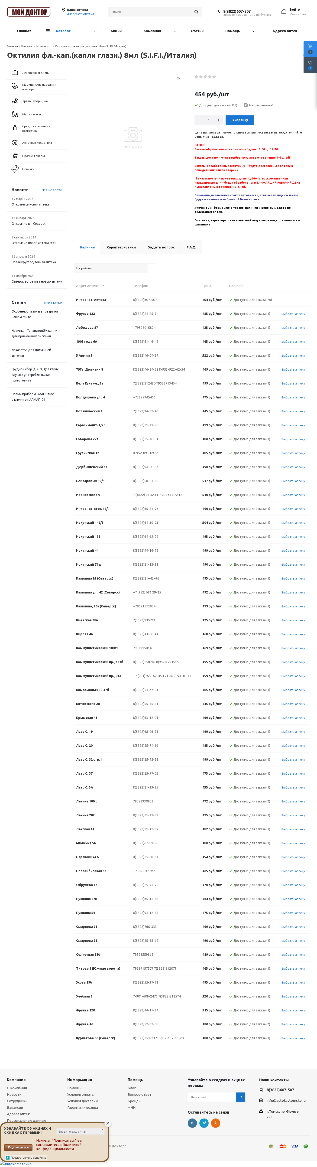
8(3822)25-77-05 (145, 773)
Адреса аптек (18, 1114)
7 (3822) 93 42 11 (145, 495)
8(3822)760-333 (145, 927)
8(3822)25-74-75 (145, 885)
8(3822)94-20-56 (145, 467)
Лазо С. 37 (84, 773)
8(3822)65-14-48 (145, 899)
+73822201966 (144, 871)
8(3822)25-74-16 (145, 745)
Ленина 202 (85, 815)
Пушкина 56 (85, 913)
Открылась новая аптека (30, 204)
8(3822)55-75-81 (145, 704)
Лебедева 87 (87, 327)
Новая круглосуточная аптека (34, 262)
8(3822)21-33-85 (145, 787)
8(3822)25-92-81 (145, 759)
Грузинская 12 (87, 453)
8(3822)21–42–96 (146, 578)
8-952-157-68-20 (171, 1038)
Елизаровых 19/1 (90, 481)
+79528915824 (144, 327)
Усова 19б (84, 982)
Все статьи (53, 303)
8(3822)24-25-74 (145, 314)
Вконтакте (192, 1123)
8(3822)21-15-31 (145, 564)
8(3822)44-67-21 (145, 690)
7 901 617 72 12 (170, 495)
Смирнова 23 (86, 940)
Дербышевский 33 (91, 467)
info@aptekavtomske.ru (286, 1101)
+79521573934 (144, 606)
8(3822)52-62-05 (145, 1024)
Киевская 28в (87, 620)
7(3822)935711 (144, 620)
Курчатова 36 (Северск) (95, 1038)
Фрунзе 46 (84, 1024)
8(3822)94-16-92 (145, 550)
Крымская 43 (86, 718)
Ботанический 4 (89, 411)
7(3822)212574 (169, 996)
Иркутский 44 (87, 550)
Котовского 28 (88, 704)
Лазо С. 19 (84, 731)
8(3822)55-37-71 (145, 982)
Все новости (52, 190)
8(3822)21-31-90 (145, 425)
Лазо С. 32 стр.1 (89, 759)
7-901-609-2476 (145, 996)
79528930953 (143, 801)
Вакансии (15, 1107)
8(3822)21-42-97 (145, 829)
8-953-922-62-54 (172, 369)
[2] (201, 77)
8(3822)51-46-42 (145, 341)
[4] (210, 77)
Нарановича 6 (87, 857)
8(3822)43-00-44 (145, 634)
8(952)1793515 (167, 662)
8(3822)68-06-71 (145, 731)
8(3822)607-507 (237, 11)
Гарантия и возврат (83, 1107)
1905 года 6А (86, 341)
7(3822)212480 (144, 383)
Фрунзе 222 (85, 314)
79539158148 (143, 648)
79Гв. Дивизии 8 (89, 369)
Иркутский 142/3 (90, 523)
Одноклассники (215, 1123)
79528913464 (166, 383)
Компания (16, 1080)
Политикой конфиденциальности (58, 1147)
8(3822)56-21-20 (145, 481)
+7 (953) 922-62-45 (147, 676)
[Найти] (196, 11)
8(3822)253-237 (145, 1038)
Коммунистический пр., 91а (98, 676)
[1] (196, 77)
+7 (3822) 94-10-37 (176, 676)
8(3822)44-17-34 (145, 1010)
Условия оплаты (80, 1094)
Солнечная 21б (88, 954)
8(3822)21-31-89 (145, 815)
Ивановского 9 (88, 495)
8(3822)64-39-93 (145, 523)
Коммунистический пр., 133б (99, 662)
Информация (79, 1080)
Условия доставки (82, 1101)
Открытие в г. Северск (28, 223)
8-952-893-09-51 (146, 453)
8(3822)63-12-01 (145, 718)
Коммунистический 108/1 (97, 648)
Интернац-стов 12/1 (93, 509)
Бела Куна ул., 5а (89, 383)
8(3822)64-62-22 (145, 536)
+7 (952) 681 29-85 (147, 592)
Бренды (134, 1101)
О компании (17, 1088)
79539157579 (143, 968)
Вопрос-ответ (139, 1094)
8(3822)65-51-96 (145, 509)
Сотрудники (17, 1101)
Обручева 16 (86, 885)
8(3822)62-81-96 (145, 843)
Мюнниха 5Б (86, 843)
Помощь (74, 1088)
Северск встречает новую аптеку (37, 281)
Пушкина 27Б (86, 899)
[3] (205, 77)
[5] (214, 77)
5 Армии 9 (84, 355)
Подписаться (18, 1147)
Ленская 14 (85, 829)
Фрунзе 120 (85, 1010)
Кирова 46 (84, 634)
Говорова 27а (87, 439)
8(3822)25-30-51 (145, 439)
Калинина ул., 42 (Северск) (98, 592)
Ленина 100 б (86, 801)
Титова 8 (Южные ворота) (98, 968)
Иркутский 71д (88, 564)
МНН (132, 1107)
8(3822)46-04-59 (145, 355)
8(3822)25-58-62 (145, 940)
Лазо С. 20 (84, 745)
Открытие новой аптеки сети (34, 243)
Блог (132, 1088)
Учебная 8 (84, 996)
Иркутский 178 (88, 536)
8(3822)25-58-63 (145, 857)
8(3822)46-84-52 (145, 369)
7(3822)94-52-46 (145, 411)
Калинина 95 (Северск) (94, 578)
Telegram (204, 1123)
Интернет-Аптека (91, 300)
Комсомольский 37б (92, 690)
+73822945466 (144, 397)
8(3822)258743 (144, 662)
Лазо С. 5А (84, 787)
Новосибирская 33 (91, 871)
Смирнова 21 (86, 927)
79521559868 (143, 954)
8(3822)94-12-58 (145, 913)
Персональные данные (26, 1120)
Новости (14, 1094)
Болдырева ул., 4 (90, 397)
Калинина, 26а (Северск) (96, 606)
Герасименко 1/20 (90, 425)
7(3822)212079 (165, 968)
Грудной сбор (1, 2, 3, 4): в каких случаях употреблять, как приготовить (35, 374)
